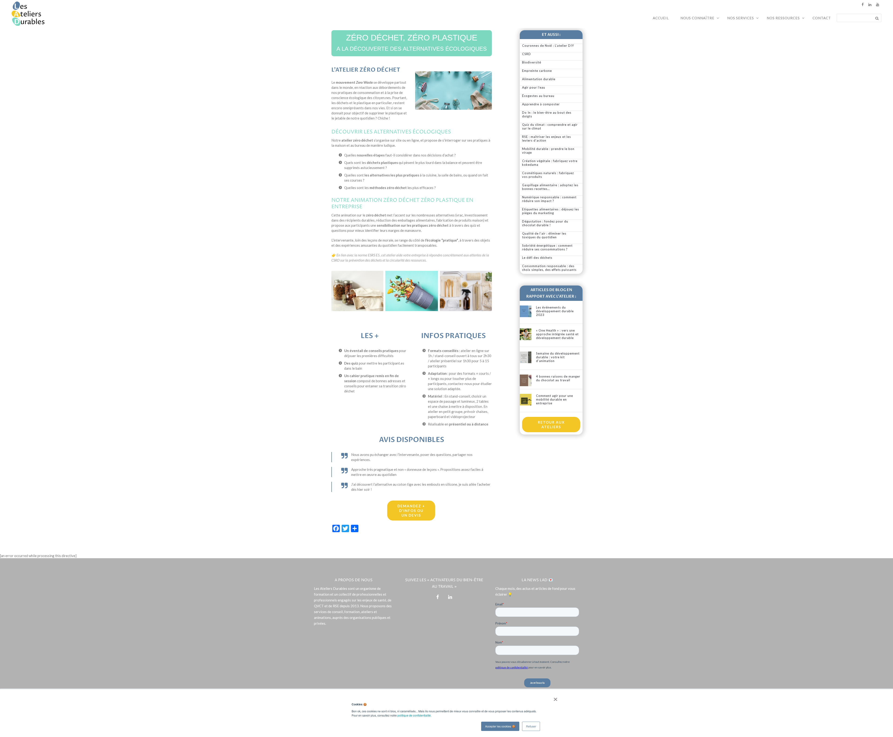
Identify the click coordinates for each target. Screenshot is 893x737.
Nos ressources (783, 18)
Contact (822, 18)
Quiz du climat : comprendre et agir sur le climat (550, 126)
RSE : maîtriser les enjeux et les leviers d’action (546, 138)
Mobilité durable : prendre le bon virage (548, 150)
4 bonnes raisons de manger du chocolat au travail (558, 378)
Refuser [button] (531, 726)
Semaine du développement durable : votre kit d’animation (558, 357)
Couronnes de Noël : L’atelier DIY (548, 45)
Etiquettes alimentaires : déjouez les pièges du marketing (550, 211)
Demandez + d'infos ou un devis (411, 510)
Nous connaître (697, 18)
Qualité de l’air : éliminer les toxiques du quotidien (544, 235)
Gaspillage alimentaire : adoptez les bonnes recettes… (550, 187)
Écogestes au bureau (538, 96)
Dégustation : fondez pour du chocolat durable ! (545, 223)
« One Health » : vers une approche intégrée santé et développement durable (557, 334)
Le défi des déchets (537, 257)
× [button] (554, 698)
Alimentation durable (538, 79)
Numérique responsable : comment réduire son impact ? (549, 199)
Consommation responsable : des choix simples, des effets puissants (549, 268)
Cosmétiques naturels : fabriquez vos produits (548, 175)
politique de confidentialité (414, 715)
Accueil (661, 18)
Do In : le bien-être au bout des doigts (546, 114)
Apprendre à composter (541, 104)
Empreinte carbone (537, 71)
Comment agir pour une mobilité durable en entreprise (554, 399)
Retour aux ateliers (551, 424)
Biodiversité (531, 62)
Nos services (740, 18)
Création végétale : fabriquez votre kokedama (549, 162)
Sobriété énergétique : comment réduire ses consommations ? (547, 247)
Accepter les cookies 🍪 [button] (500, 726)
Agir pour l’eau (533, 87)
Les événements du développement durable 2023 (555, 311)
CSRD (526, 54)
